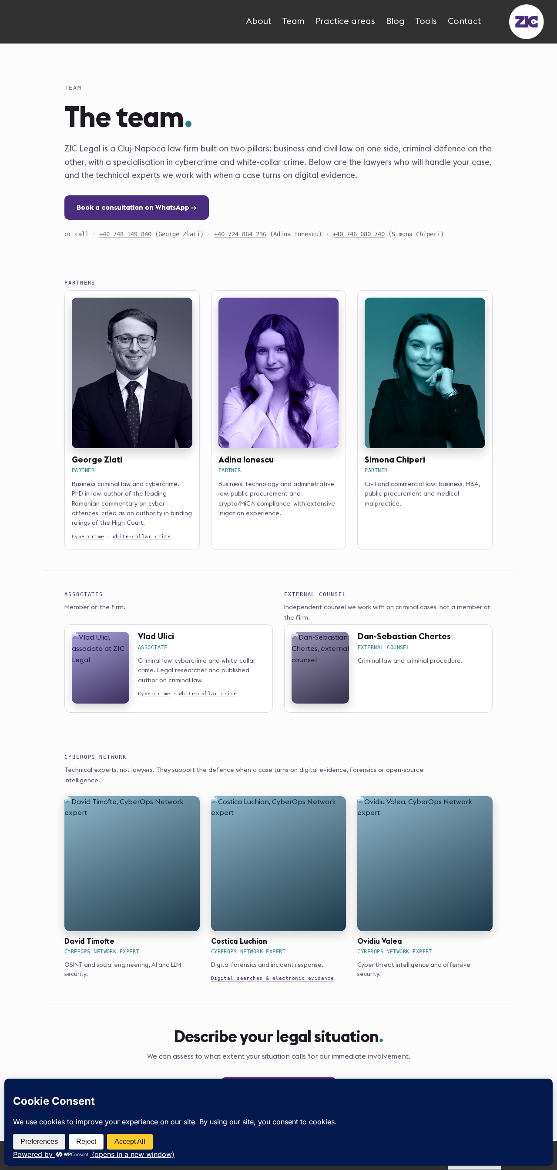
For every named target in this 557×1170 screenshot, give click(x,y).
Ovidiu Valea (379, 941)
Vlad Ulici (156, 636)
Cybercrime (88, 537)
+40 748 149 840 (125, 234)
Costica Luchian (239, 941)
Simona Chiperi (395, 459)
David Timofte (89, 941)
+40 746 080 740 (358, 234)
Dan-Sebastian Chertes (404, 636)
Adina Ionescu (246, 459)
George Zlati (97, 459)
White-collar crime (142, 537)
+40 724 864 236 (240, 234)
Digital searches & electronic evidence (272, 978)
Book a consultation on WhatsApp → (137, 207)
